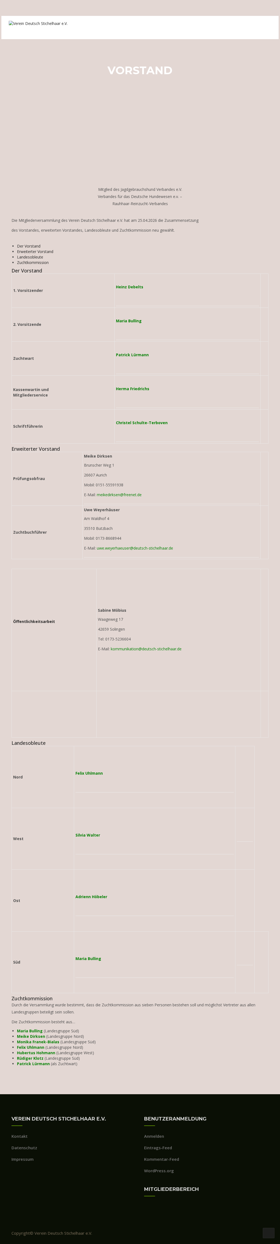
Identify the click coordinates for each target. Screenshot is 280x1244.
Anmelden (154, 1136)
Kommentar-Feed (161, 1159)
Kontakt (19, 1136)
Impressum (22, 1159)
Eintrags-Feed (158, 1147)
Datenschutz (24, 1147)
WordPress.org (159, 1170)
